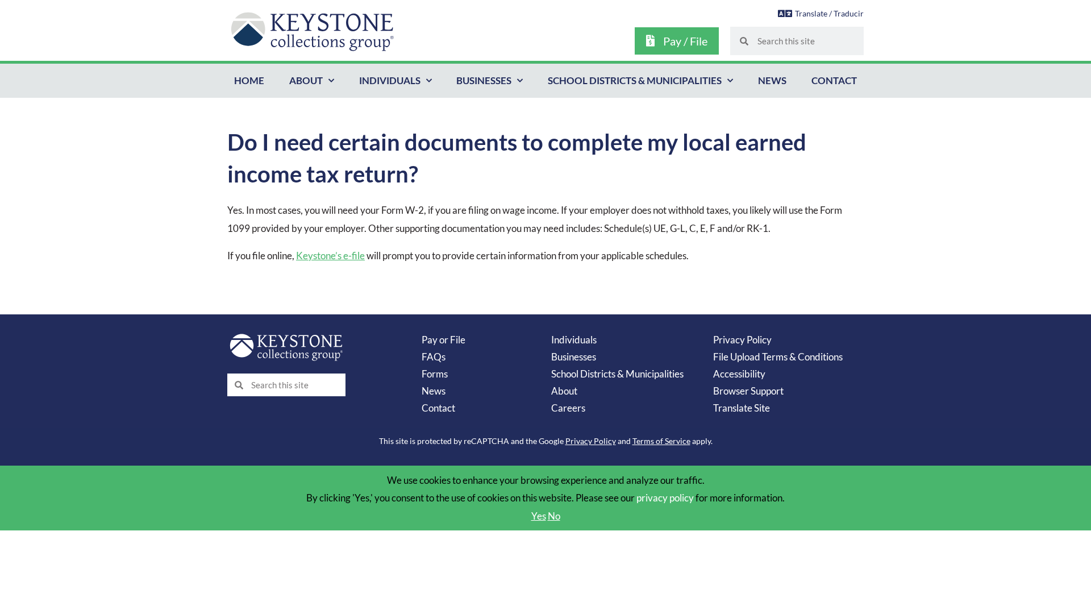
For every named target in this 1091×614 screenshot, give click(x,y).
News (772, 80)
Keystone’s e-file (330, 256)
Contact (834, 80)
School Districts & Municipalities (635, 80)
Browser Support (748, 391)
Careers (568, 408)
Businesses (483, 80)
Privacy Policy (742, 340)
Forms (435, 374)
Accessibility (739, 374)
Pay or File (443, 340)
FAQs (433, 357)
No (554, 516)
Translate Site (741, 408)
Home (249, 80)
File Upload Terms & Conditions (778, 357)
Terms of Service (661, 441)
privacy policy (665, 498)
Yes (538, 516)
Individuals (389, 80)
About (306, 80)
